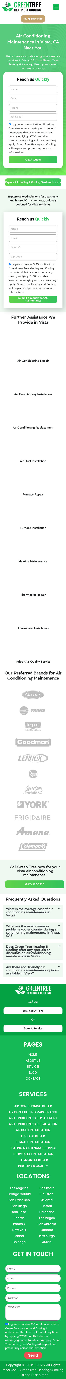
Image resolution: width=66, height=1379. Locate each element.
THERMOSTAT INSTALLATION (33, 1154)
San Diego (19, 1206)
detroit (47, 1206)
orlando (47, 1230)
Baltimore (46, 1188)
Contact (33, 1078)
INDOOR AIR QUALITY (33, 1166)
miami (19, 1236)
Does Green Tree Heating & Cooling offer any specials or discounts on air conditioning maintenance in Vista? (28, 951)
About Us (33, 1061)
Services (33, 1067)
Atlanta (47, 1200)
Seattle (19, 1218)
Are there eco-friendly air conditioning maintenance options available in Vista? (32, 970)
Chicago (19, 1242)
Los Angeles (19, 1188)
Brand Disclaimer (34, 1375)
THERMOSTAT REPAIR (33, 1160)
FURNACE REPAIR (33, 1136)
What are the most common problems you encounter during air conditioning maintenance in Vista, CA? (33, 930)
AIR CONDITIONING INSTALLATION (33, 1124)
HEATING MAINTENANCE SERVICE (33, 1148)
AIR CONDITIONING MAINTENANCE (33, 1112)
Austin (47, 1242)
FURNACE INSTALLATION (33, 1142)
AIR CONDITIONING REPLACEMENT (33, 1118)
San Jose (19, 1212)
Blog (33, 1073)
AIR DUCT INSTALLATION (33, 1130)
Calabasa (46, 1212)
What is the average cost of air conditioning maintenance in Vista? (29, 912)
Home (33, 1055)
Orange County (19, 1194)
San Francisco (19, 1200)
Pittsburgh (47, 1236)
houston (46, 1194)
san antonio (46, 1224)
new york (19, 1230)
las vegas (47, 1218)
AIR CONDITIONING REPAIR (33, 1106)
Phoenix (19, 1224)
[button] (56, 7)
